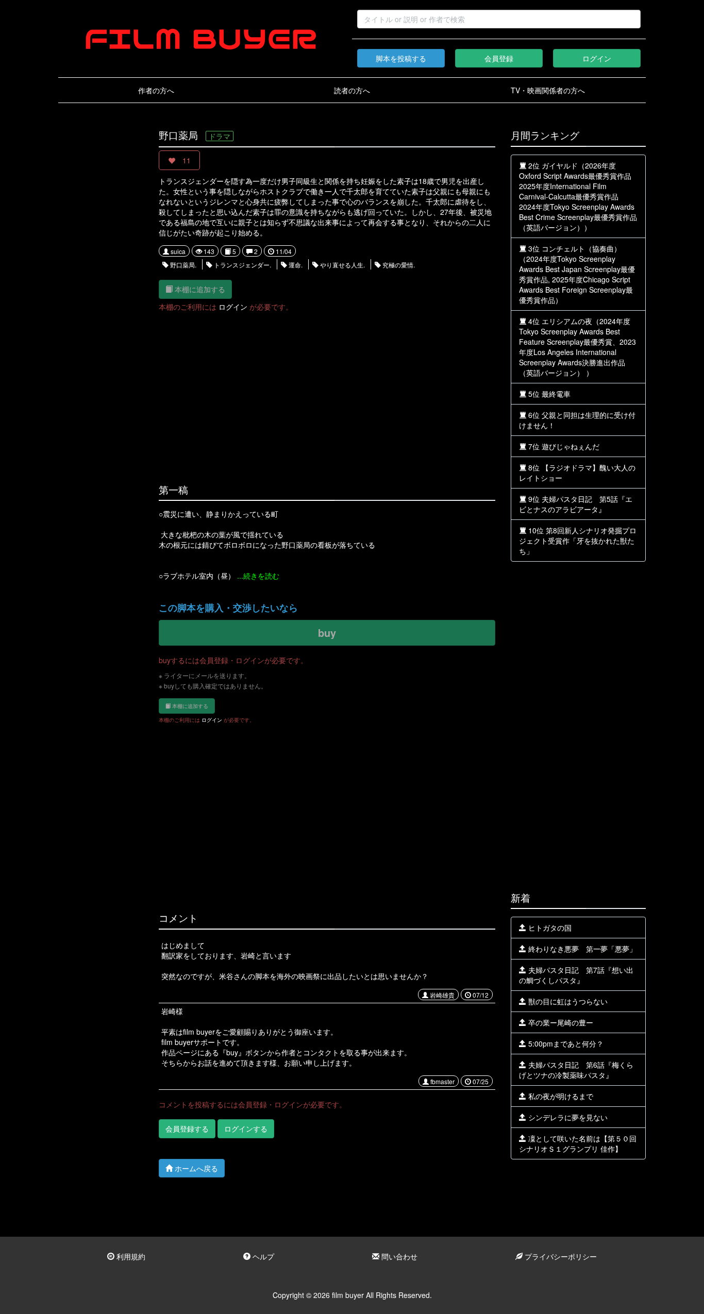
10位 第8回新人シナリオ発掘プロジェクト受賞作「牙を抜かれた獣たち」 (577, 540)
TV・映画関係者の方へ (548, 90)
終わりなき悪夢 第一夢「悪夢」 (581, 949)
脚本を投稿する (401, 58)
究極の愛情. (398, 264)
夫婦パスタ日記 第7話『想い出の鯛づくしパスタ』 (576, 975)
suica (177, 251)
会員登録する (187, 1128)
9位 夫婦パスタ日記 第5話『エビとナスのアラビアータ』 (575, 504)
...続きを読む (258, 575)
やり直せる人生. (342, 264)
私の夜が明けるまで (559, 1096)
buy (327, 632)
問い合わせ (398, 1256)
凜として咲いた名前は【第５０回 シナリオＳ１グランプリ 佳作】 (577, 1143)
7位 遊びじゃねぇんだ (562, 446)
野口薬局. (182, 264)
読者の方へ (352, 90)
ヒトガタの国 (549, 927)
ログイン (596, 58)
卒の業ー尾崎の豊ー (559, 1022)
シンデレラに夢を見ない (567, 1117)
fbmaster (442, 1081)
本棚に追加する (199, 289)
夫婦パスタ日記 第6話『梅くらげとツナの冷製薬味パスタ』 (576, 1069)
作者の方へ (156, 90)
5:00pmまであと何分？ (565, 1043)
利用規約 (129, 1256)
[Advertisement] (100, 284)
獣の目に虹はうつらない (567, 1001)
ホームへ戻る (195, 1168)
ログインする (245, 1128)
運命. (295, 264)
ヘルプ (262, 1256)
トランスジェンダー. (241, 264)
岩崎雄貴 (441, 994)
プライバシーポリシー (560, 1256)
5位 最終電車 (548, 394)
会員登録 (498, 58)
